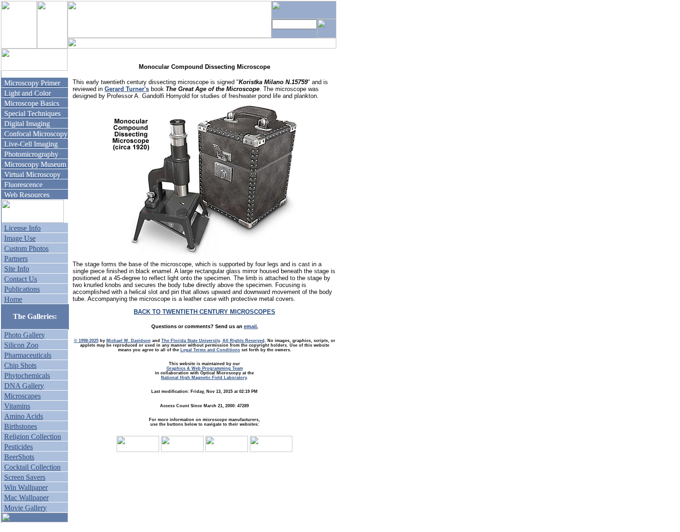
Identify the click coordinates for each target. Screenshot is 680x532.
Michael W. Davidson (128, 340)
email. (251, 326)
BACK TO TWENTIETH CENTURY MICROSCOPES (204, 311)
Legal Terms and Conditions (210, 350)
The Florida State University (190, 340)
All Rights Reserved (244, 340)
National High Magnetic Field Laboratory (204, 377)
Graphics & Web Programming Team (205, 368)
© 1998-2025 (86, 340)
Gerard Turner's (127, 89)
